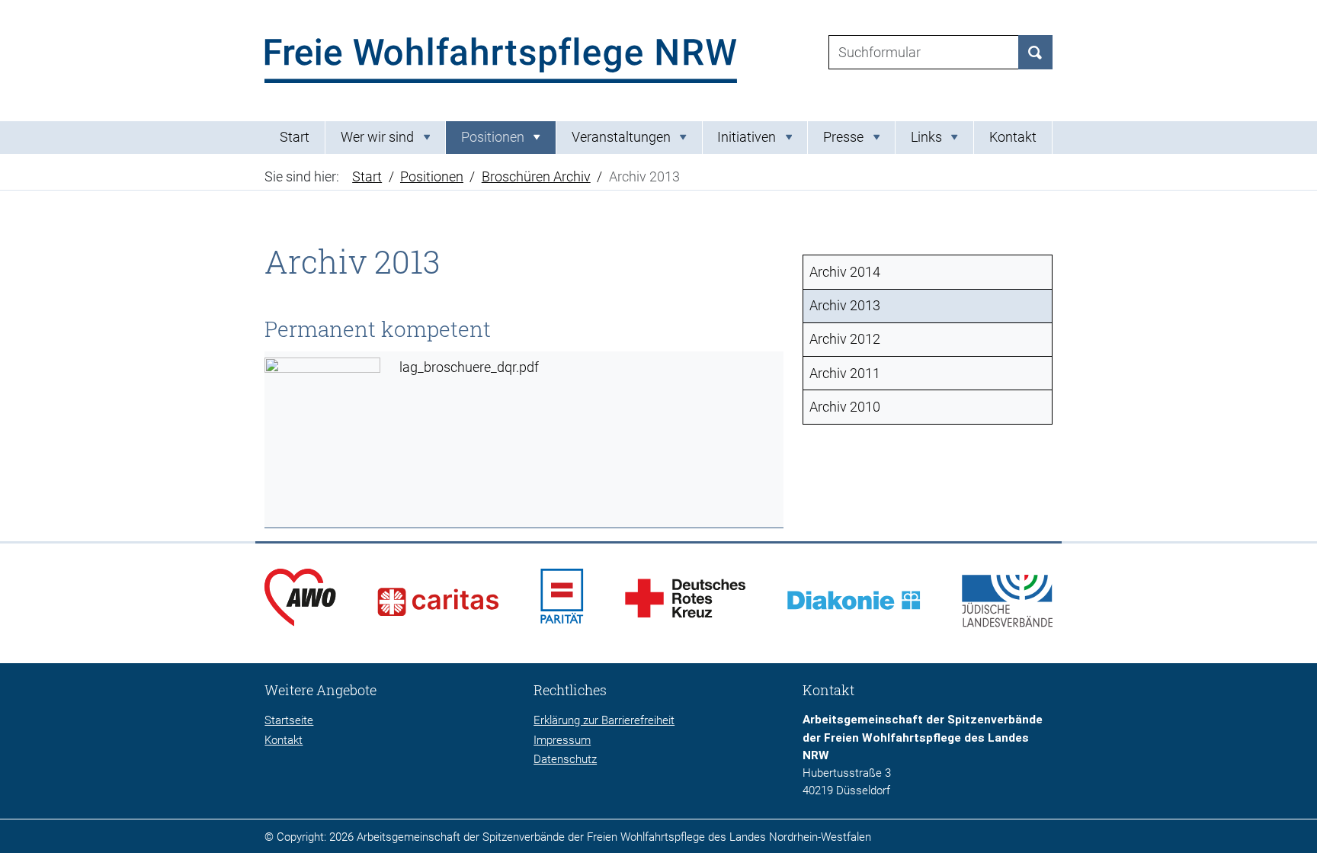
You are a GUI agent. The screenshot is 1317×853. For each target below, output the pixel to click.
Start (294, 137)
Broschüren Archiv (536, 176)
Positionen (431, 176)
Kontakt (1013, 137)
